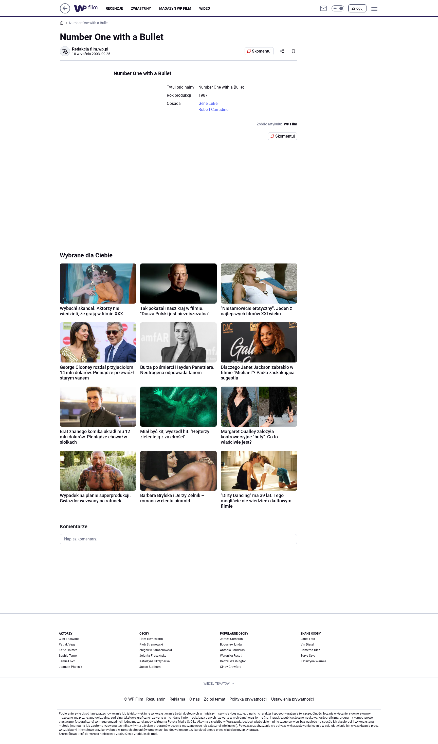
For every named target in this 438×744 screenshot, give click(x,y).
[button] (338, 8)
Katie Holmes (68, 650)
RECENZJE (114, 8)
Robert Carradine (213, 109)
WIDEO (204, 8)
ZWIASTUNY (141, 8)
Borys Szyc (308, 655)
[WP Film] (90, 8)
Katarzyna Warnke (313, 661)
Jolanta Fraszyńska (153, 655)
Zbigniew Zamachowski (155, 650)
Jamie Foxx (67, 661)
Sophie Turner (68, 655)
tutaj (154, 734)
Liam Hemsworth (151, 639)
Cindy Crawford (230, 667)
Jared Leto (308, 639)
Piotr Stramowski (151, 644)
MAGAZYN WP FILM (175, 8)
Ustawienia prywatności (291, 699)
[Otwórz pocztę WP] (323, 8)
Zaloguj (357, 8)
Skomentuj (261, 51)
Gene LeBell (209, 103)
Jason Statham (150, 667)
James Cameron (231, 639)
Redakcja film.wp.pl (90, 49)
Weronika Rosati (231, 655)
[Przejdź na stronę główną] (65, 12)
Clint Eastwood (69, 639)
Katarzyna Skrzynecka (154, 661)
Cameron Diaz (310, 650)
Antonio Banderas (232, 650)
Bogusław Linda (231, 644)
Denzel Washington (233, 661)
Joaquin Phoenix (70, 667)
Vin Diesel (307, 644)
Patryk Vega (67, 644)
